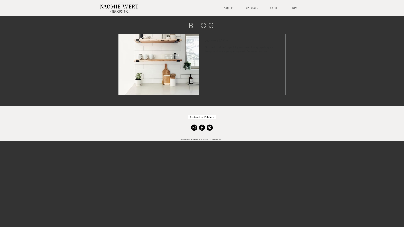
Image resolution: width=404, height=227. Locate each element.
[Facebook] (202, 128)
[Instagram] (194, 128)
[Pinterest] (210, 128)
